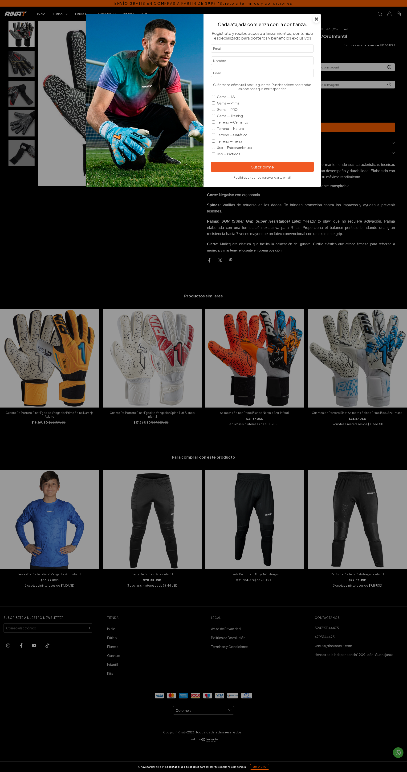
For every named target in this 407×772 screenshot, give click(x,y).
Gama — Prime (228, 103)
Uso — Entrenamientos (234, 147)
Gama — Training (230, 116)
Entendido (260, 767)
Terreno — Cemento (232, 122)
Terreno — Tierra (229, 141)
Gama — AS (226, 97)
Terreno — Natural (230, 128)
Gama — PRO (227, 109)
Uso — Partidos (228, 154)
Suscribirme (262, 166)
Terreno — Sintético (232, 135)
